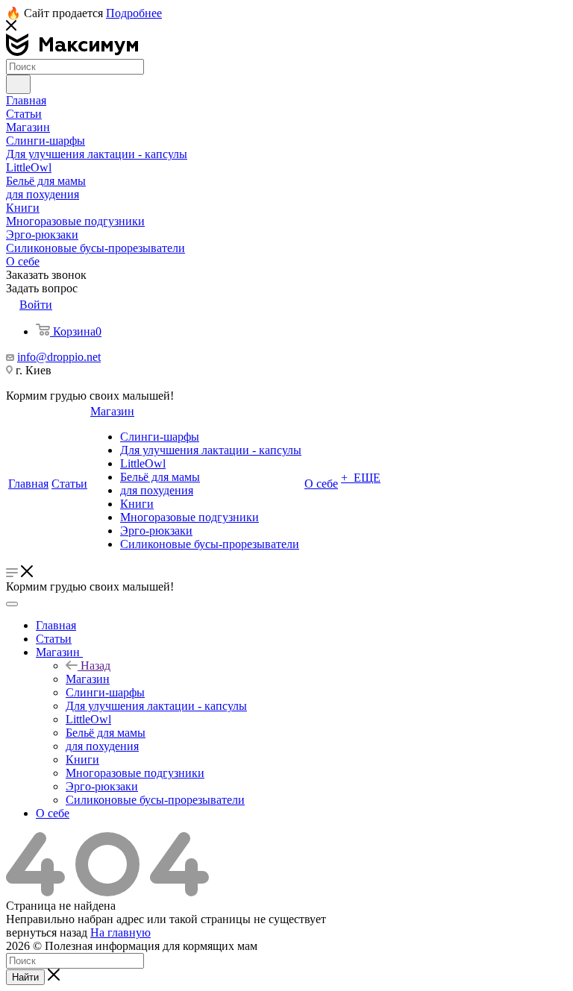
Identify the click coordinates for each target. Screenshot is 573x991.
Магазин (88, 679)
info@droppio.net (59, 356)
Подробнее (134, 13)
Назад (95, 665)
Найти (25, 977)
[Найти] (18, 84)
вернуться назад (46, 932)
